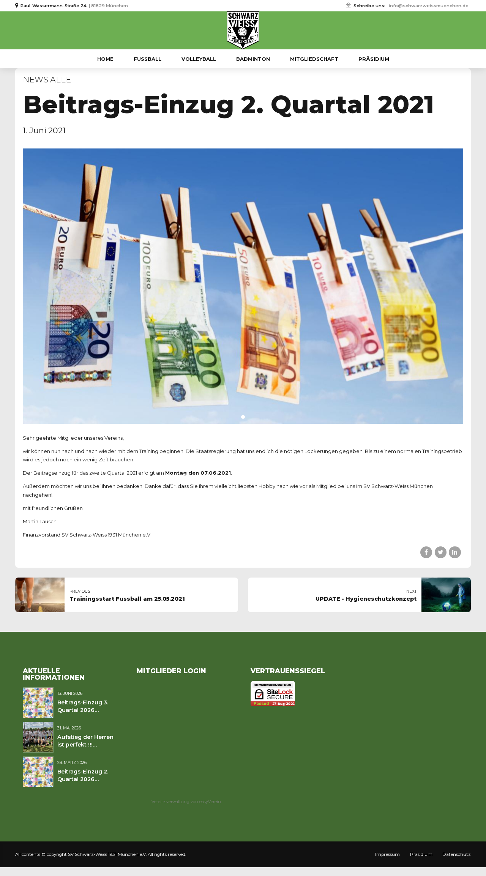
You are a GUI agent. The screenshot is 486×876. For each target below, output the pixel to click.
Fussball (147, 59)
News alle (47, 79)
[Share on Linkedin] (455, 552)
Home (105, 59)
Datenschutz (456, 854)
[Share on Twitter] (441, 552)
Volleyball (198, 59)
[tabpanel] (243, 286)
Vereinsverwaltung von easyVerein (186, 801)
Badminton (253, 59)
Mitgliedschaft (314, 59)
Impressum (387, 854)
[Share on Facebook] (426, 552)
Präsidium (373, 59)
